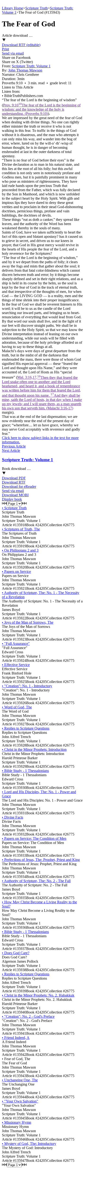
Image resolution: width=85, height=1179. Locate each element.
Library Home (12, 8)
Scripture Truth (36, 8)
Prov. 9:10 (41, 109)
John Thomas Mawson (25, 70)
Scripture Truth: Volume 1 (31, 66)
